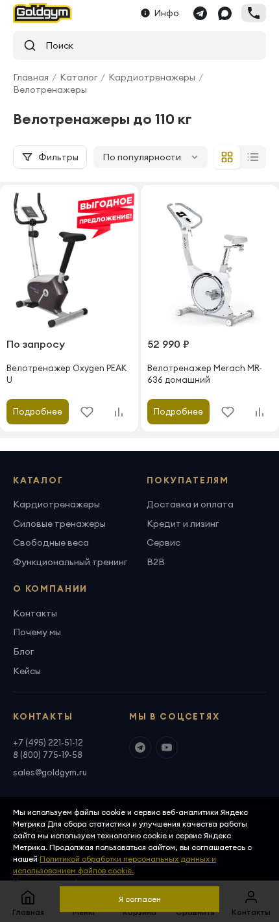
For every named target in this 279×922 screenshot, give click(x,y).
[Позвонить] (253, 13)
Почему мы (37, 632)
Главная (31, 77)
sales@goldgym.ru (50, 772)
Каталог (78, 77)
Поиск (54, 45)
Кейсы (27, 671)
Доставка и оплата (190, 504)
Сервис (163, 542)
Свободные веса (51, 542)
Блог (23, 651)
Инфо (166, 13)
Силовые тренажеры (59, 523)
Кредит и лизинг (183, 523)
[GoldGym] (42, 13)
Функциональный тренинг (70, 562)
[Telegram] (200, 13)
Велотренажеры (50, 89)
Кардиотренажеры (151, 77)
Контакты (35, 613)
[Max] (224, 13)
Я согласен (140, 899)
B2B (156, 562)
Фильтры (58, 157)
